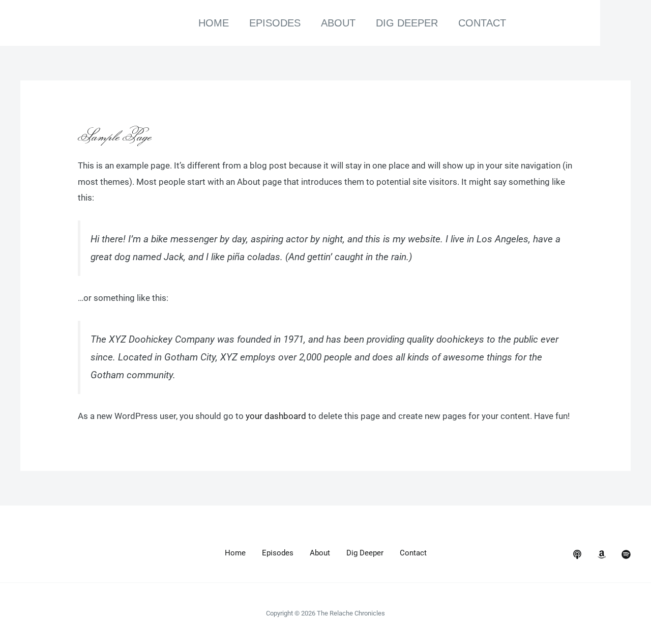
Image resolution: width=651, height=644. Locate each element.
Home (213, 23)
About (338, 23)
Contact (482, 23)
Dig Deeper (407, 23)
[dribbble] (626, 554)
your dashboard (276, 416)
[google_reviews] (601, 554)
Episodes (275, 23)
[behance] (577, 554)
